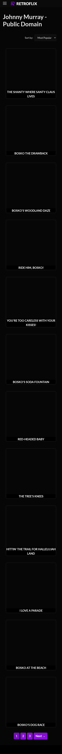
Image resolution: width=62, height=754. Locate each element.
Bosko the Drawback (31, 153)
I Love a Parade (31, 610)
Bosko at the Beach (31, 667)
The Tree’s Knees (31, 496)
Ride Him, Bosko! (31, 267)
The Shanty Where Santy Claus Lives (31, 94)
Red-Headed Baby (31, 439)
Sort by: (29, 37)
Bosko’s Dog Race (31, 725)
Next (40, 736)
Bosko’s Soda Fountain (31, 382)
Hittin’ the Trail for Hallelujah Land (31, 551)
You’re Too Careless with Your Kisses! (31, 323)
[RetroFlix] (24, 3)
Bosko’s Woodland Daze (31, 210)
